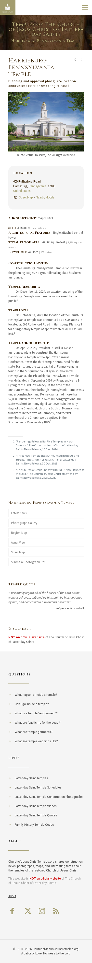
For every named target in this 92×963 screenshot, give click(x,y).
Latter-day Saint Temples (31, 778)
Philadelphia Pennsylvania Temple (56, 376)
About (12, 896)
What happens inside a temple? (36, 694)
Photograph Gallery (24, 523)
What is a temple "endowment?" (36, 713)
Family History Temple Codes (34, 824)
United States (21, 191)
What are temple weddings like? (36, 741)
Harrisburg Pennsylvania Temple (41, 502)
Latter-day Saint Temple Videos (36, 806)
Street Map (26, 197)
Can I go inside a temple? (32, 704)
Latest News (18, 513)
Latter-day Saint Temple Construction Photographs (49, 797)
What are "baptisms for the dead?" (38, 722)
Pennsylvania (37, 186)
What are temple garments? (33, 732)
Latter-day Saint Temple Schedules (38, 787)
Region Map (19, 533)
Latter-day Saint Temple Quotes (36, 815)
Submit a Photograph (26, 562)
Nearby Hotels (45, 197)
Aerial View (18, 542)
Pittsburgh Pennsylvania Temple (56, 390)
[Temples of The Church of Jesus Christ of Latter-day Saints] (7, 7)
